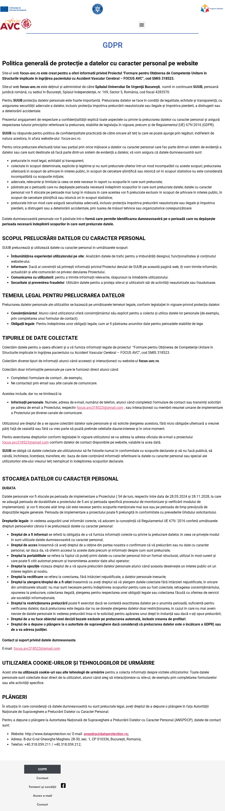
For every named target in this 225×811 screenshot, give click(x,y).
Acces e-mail (42, 795)
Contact (42, 778)
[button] (141, 24)
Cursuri (42, 804)
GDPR (42, 769)
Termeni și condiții (42, 787)
